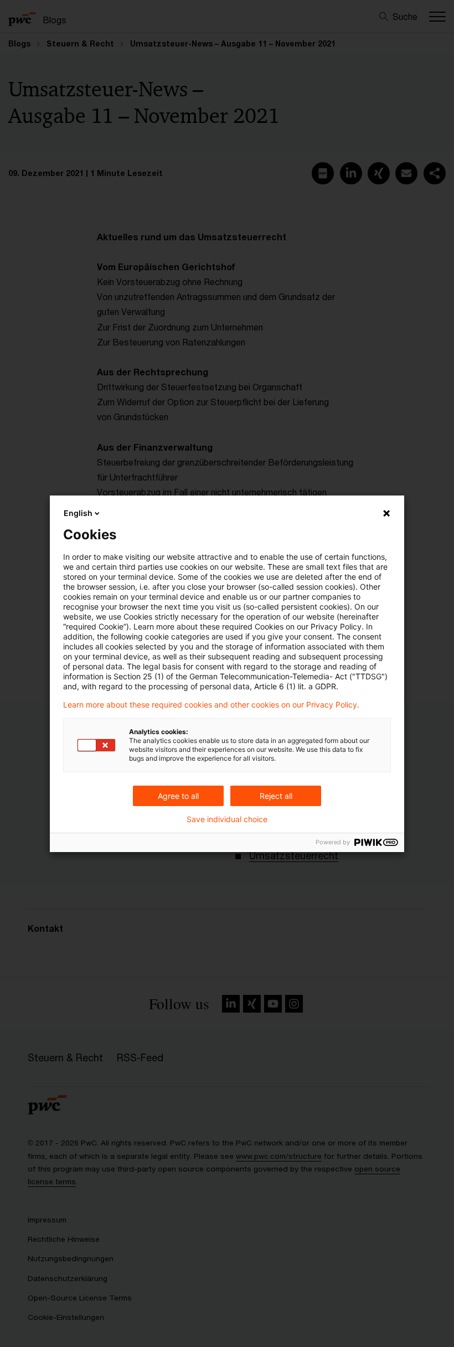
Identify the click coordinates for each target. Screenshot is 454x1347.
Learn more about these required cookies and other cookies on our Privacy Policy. (211, 704)
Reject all (276, 796)
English (78, 513)
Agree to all (178, 796)
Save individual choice (227, 819)
